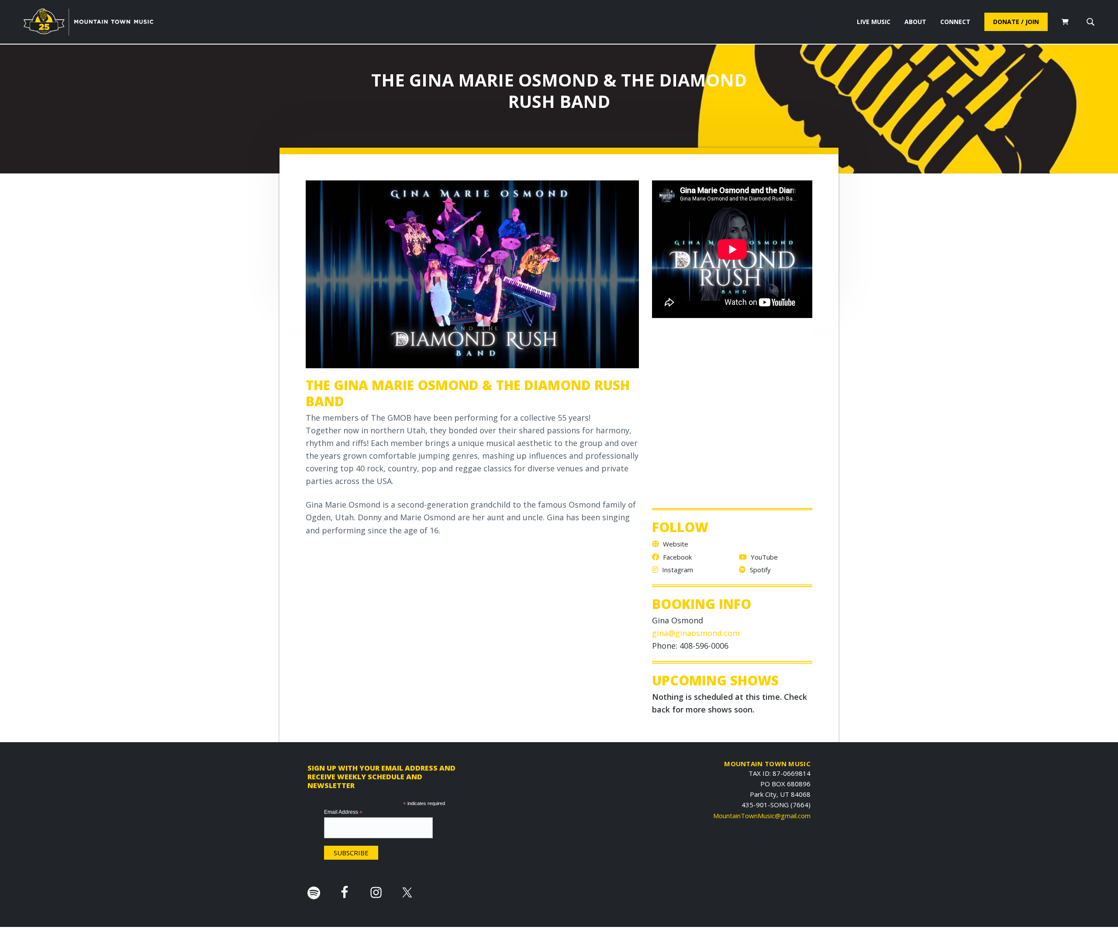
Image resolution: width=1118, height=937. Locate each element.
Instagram (676, 569)
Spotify (759, 569)
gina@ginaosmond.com (696, 633)
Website (674, 543)
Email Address (343, 812)
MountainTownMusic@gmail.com (762, 815)
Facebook (676, 557)
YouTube (763, 557)
